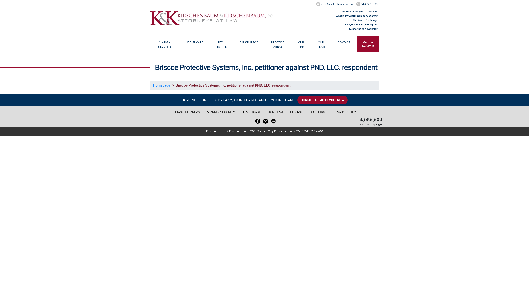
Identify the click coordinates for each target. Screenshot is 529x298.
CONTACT (344, 42)
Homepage (161, 85)
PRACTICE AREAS (278, 44)
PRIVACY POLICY (344, 112)
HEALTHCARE (195, 42)
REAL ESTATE (221, 44)
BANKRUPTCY (248, 42)
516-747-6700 (369, 4)
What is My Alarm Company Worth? (357, 15)
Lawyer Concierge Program (361, 24)
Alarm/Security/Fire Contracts (360, 11)
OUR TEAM (321, 44)
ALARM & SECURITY (165, 44)
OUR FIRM (301, 44)
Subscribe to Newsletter (363, 29)
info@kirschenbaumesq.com (337, 4)
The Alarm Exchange (365, 20)
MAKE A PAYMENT (367, 44)
